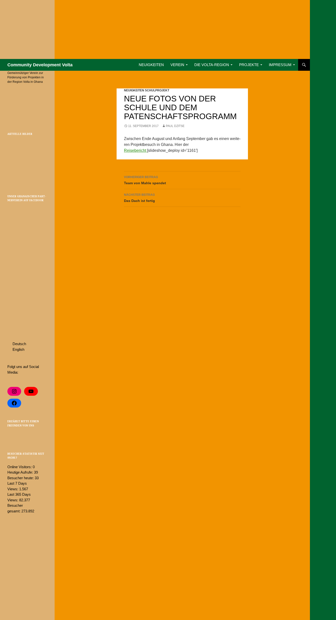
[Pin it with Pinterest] (17, 436)
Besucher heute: (21, 478)
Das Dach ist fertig (139, 198)
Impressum (280, 65)
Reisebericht (135, 150)
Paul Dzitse (175, 126)
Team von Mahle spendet (145, 180)
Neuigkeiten (151, 65)
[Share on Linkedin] (25, 436)
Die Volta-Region (211, 65)
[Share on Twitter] (10, 436)
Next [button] (45, 155)
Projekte (249, 65)
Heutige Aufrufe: (20, 472)
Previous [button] (9, 155)
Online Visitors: (20, 467)
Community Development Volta (40, 64)
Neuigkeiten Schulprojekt (146, 90)
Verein (177, 65)
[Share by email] (32, 436)
